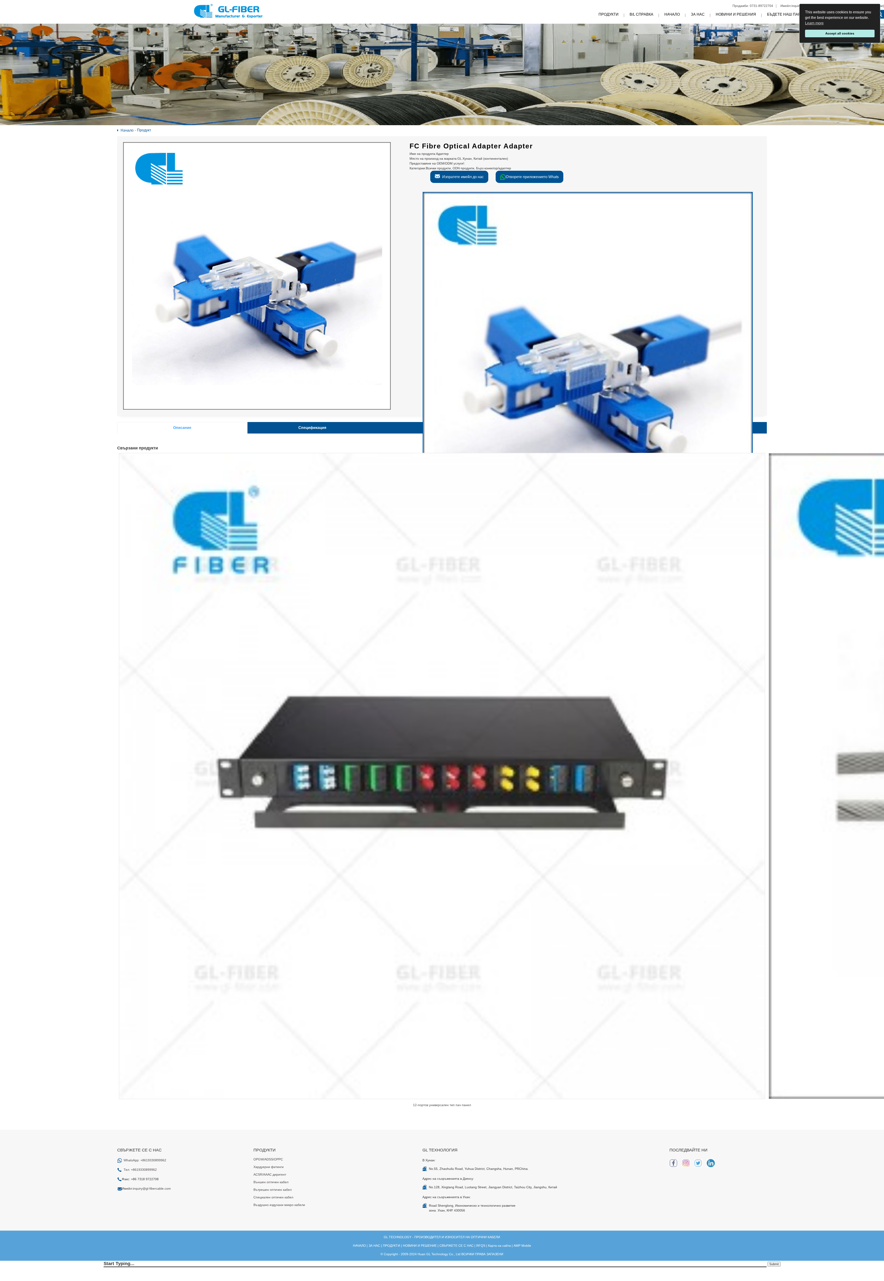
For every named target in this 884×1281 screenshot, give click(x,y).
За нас (698, 14)
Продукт (144, 130)
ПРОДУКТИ (391, 1245)
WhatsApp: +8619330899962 (145, 1160)
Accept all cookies (839, 33)
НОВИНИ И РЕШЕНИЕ (420, 1245)
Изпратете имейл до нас (463, 177)
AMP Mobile (522, 1245)
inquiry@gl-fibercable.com (152, 1188)
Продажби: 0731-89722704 (753, 6)
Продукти (609, 14)
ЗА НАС (374, 1245)
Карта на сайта (499, 1245)
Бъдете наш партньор (790, 14)
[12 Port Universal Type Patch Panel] (442, 776)
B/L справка (641, 14)
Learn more (814, 23)
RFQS (480, 1245)
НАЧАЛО (359, 1245)
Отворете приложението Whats (532, 177)
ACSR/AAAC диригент (269, 1174)
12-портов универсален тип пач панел (442, 1105)
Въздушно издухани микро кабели (279, 1205)
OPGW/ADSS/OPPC (268, 1159)
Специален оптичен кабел (273, 1197)
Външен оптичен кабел (270, 1182)
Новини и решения (736, 14)
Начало (672, 14)
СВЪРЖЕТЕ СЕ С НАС (456, 1245)
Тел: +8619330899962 (140, 1169)
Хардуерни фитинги (268, 1167)
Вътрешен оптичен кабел (272, 1189)
